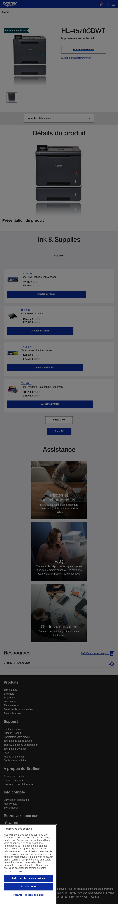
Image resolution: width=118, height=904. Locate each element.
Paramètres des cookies (28, 895)
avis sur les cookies (14, 871)
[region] (28, 864)
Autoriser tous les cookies (28, 878)
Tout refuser (28, 886)
